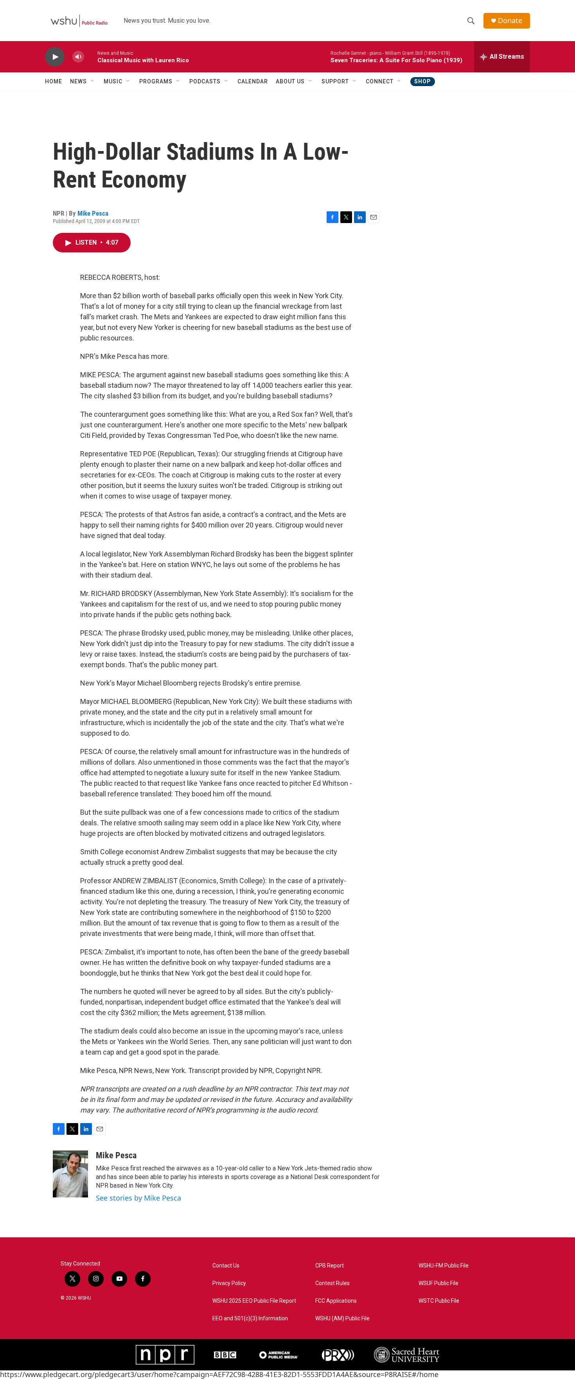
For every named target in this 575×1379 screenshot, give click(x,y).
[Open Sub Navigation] (93, 81)
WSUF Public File (438, 1283)
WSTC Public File (439, 1301)
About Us (290, 81)
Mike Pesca (92, 213)
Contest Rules (332, 1283)
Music (113, 81)
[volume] (78, 57)
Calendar (252, 81)
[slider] (91, 56)
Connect (380, 81)
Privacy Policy (229, 1283)
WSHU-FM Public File (444, 1266)
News (78, 81)
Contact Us (225, 1266)
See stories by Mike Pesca (138, 1198)
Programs (155, 81)
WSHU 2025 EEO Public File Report (254, 1301)
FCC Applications (336, 1301)
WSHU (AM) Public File (342, 1318)
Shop (422, 81)
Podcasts (205, 81)
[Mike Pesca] (70, 1173)
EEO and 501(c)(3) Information (250, 1318)
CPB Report (329, 1266)
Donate (510, 20)
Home (53, 81)
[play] (55, 56)
